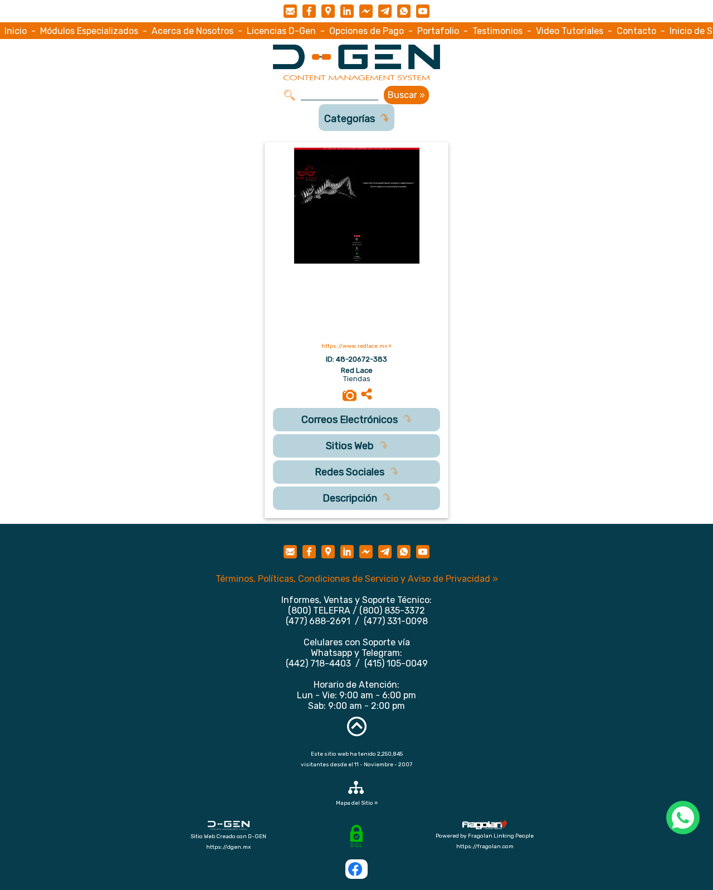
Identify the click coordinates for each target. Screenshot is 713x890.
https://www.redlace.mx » (356, 346)
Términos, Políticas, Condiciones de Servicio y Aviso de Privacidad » (357, 578)
